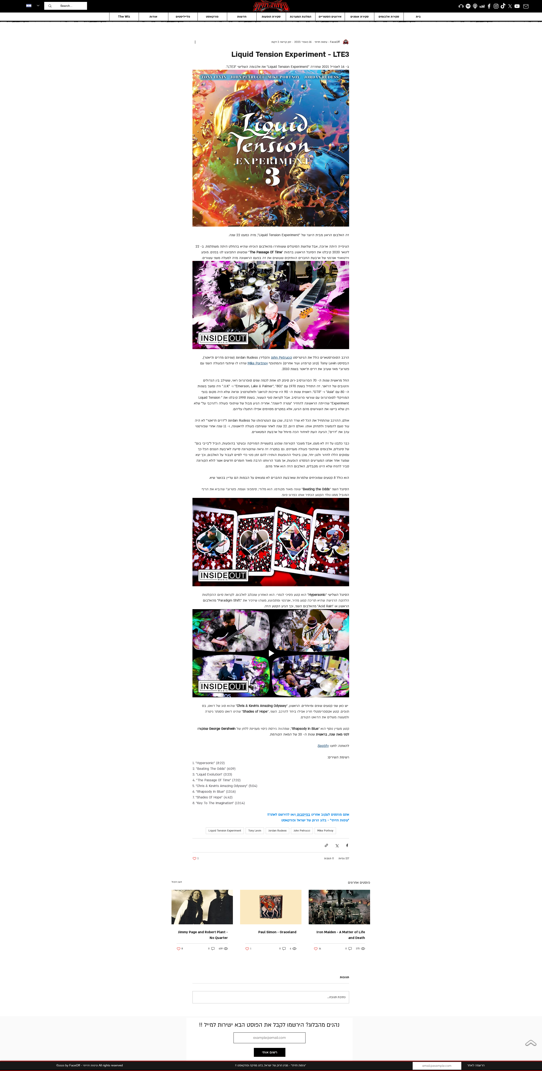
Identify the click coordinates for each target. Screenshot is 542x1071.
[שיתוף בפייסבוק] (347, 845)
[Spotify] (468, 6)
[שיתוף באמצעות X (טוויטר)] (337, 845)
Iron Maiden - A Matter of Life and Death (341, 935)
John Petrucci (302, 830)
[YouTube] (517, 6)
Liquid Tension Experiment (225, 830)
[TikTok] (503, 6)
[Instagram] (496, 6)
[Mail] (525, 6)
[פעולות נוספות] (195, 42)
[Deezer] (482, 6)
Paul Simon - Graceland (277, 932)
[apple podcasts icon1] (475, 6)
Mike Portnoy (325, 830)
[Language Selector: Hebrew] (32, 5)
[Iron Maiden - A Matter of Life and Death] (339, 907)
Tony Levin (254, 830)
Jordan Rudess (277, 830)
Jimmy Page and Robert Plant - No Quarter (203, 935)
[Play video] (270, 305)
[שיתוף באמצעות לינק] (326, 845)
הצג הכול (176, 882)
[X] (510, 6)
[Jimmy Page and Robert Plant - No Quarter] (202, 907)
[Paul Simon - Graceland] (270, 907)
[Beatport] (461, 6)
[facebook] (489, 6)
